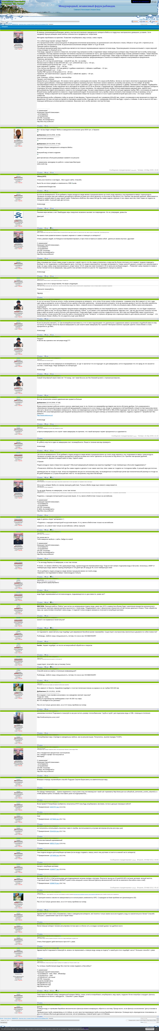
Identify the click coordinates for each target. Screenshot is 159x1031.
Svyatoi (18, 425)
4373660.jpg (54, 819)
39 (58, 838)
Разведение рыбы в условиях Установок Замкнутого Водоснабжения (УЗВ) (33, 24)
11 (60, 336)
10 (60, 320)
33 (58, 747)
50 (60, 1004)
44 (58, 911)
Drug (18, 174)
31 (58, 711)
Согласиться (149, 1028)
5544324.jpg (54, 831)
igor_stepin (18, 923)
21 (58, 560)
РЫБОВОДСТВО (15, 24)
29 (58, 668)
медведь (18, 711)
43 (60, 891)
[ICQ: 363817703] (52, 228)
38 (58, 826)
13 (60, 375)
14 (57, 397)
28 (58, 656)
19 (60, 517)
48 (57, 960)
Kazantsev (18, 30)
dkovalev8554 (18, 734)
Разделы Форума (7, 24)
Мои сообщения (151, 19)
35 (57, 789)
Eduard (18, 277)
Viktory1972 (18, 127)
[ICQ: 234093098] (52, 477)
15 (57, 425)
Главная (77, 9)
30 (60, 682)
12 (60, 358)
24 (57, 604)
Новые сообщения (144, 19)
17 (60, 452)
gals (18, 299)
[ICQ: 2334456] (57, 990)
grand (18, 911)
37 (58, 813)
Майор (18, 1004)
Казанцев (10, 23)
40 (58, 850)
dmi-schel (18, 210)
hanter (18, 629)
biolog (18, 578)
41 (58, 864)
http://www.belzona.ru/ (45, 415)
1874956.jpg (54, 855)
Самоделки (51, 24)
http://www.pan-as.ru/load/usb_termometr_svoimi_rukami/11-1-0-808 (85, 894)
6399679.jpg (54, 883)
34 (58, 777)
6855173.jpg (54, 843)
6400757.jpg (54, 807)
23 (57, 592)
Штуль (18, 682)
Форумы (1, 24)
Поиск (157, 19)
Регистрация (85, 9)
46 (60, 935)
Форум (93, 9)
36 (58, 801)
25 (57, 617)
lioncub (18, 789)
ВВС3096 (18, 452)
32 (58, 734)
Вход (98, 9)
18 (60, 479)
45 (60, 923)
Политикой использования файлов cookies (78, 1029)
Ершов (18, 192)
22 (58, 578)
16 (60, 440)
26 (57, 629)
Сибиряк (18, 801)
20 (60, 531)
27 (58, 643)
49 (58, 992)
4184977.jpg (54, 869)
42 (58, 876)
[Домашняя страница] (46, 125)
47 (57, 948)
